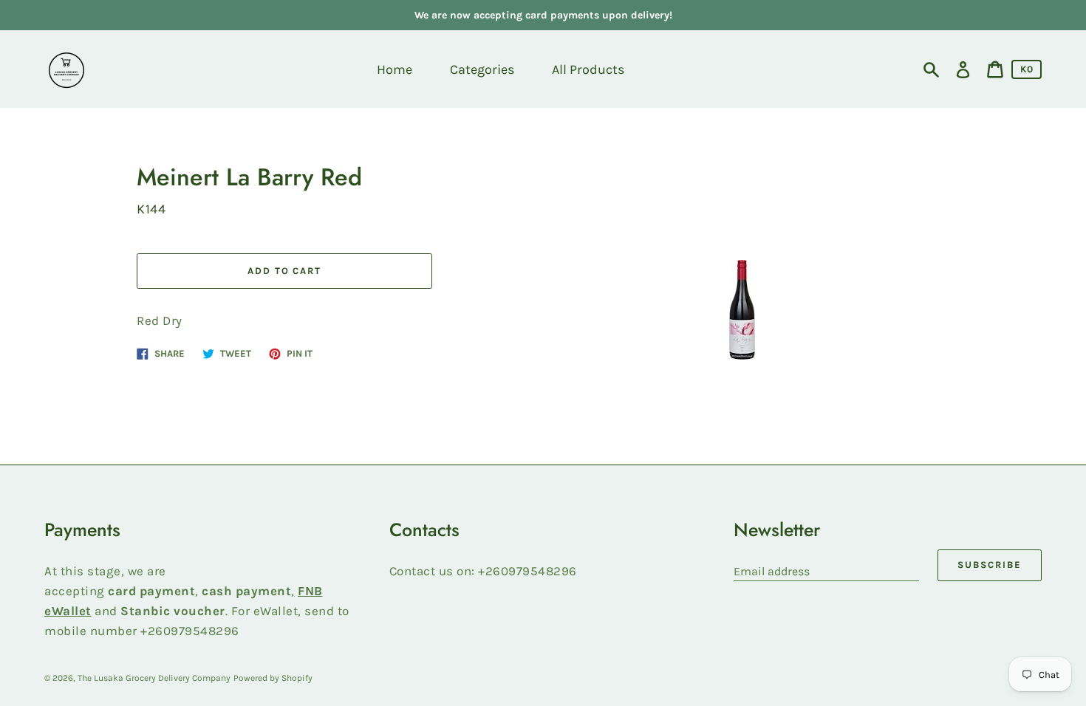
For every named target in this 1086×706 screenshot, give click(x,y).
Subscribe (989, 564)
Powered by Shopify (273, 678)
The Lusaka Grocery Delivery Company (154, 678)
